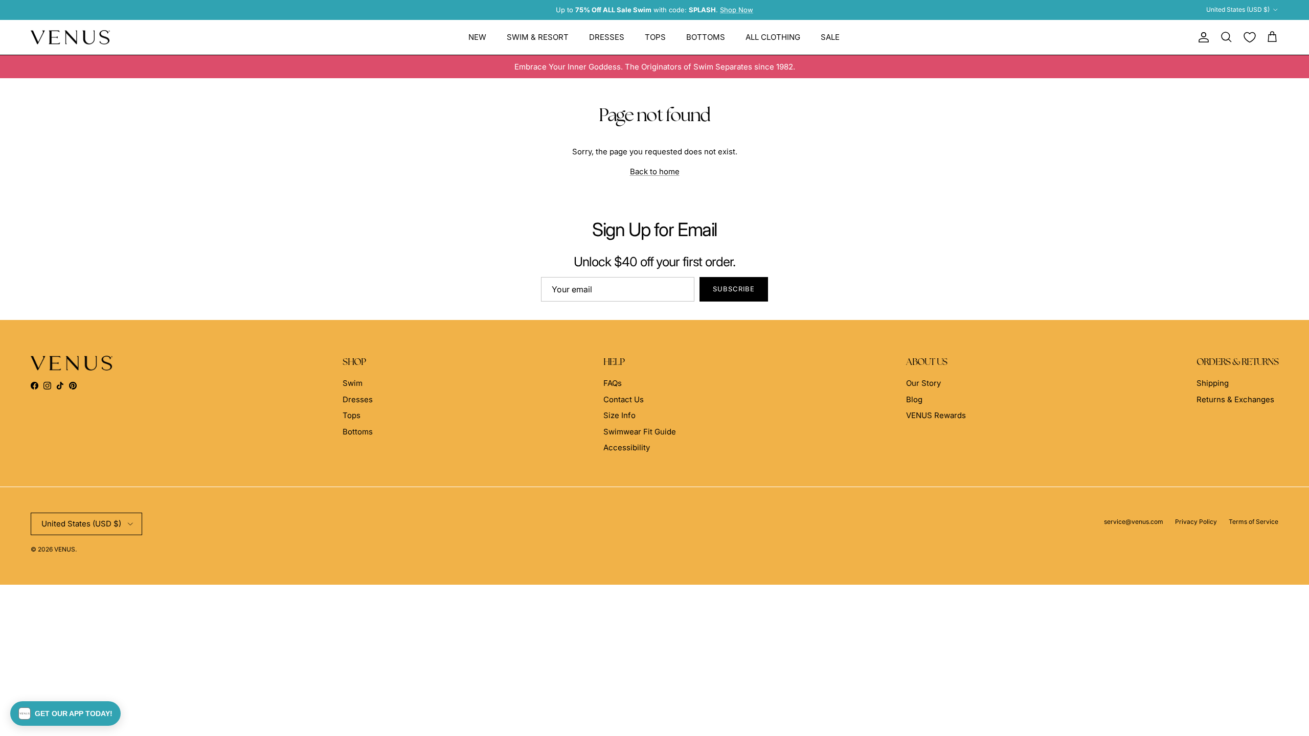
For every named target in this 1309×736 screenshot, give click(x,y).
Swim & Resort (538, 37)
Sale (830, 37)
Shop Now (736, 10)
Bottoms (705, 37)
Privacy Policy (1196, 521)
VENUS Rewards (936, 415)
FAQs (612, 383)
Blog (914, 399)
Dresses (606, 37)
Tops (655, 37)
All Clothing (773, 37)
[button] (65, 713)
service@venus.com (1133, 521)
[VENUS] (70, 37)
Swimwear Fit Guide (639, 431)
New (477, 37)
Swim (353, 383)
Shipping (1213, 383)
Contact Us (623, 399)
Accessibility (626, 447)
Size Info (619, 415)
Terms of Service (1253, 521)
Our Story (923, 383)
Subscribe (734, 289)
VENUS (64, 549)
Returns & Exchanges (1235, 399)
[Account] (1201, 37)
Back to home (655, 171)
